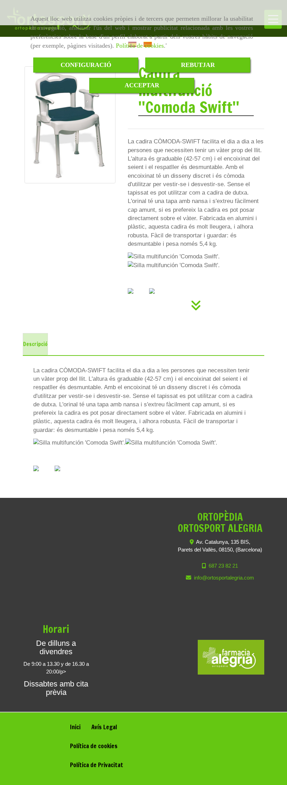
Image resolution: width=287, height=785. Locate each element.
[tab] (35, 344)
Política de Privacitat (96, 764)
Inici (75, 727)
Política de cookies (140, 45)
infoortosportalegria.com (224, 578)
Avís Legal (104, 727)
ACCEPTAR (142, 85)
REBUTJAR (198, 64)
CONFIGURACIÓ (86, 64)
